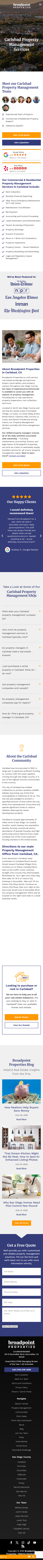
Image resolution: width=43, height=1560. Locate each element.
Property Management (21, 1408)
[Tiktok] (28, 1543)
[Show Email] (29, 1556)
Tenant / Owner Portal (21, 1392)
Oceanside (21, 1479)
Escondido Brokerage (21, 1450)
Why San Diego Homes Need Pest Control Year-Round (21, 1204)
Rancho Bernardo (21, 1487)
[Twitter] (17, 1543)
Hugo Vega (21, 1524)
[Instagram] (23, 1543)
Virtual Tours (21, 1446)
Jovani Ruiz (21, 1520)
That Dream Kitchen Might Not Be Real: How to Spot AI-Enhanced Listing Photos (21, 1156)
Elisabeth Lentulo (21, 1528)
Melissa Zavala (21, 1507)
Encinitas (21, 1466)
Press (21, 1437)
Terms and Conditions (21, 1383)
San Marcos (21, 1491)
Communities (21, 1412)
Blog (21, 1429)
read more (21, 1119)
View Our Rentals (21, 1025)
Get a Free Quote (21, 135)
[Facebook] (11, 1543)
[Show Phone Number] (33, 1556)
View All (21, 1495)
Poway (21, 1483)
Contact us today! (17, 456)
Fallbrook (22, 1474)
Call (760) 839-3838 (21, 1370)
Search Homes (21, 1017)
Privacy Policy (22, 1387)
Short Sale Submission (21, 1420)
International (21, 1441)
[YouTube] (34, 1543)
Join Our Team (21, 1433)
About (21, 1425)
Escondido (21, 1470)
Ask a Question (21, 142)
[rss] (23, 1546)
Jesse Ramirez (21, 1516)
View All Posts (21, 1223)
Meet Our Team (21, 1379)
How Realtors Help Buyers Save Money (22, 1109)
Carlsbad (22, 1462)
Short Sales (21, 1416)
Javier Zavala (21, 1512)
